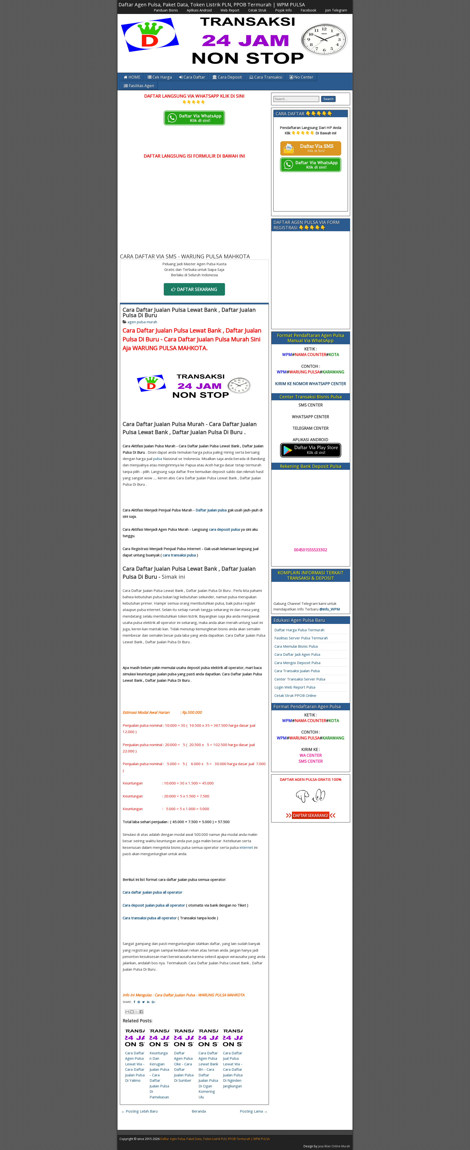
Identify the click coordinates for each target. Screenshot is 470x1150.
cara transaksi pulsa (179, 554)
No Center (303, 77)
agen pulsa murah (142, 321)
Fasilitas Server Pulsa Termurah (301, 637)
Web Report (230, 10)
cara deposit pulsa (224, 529)
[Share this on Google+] (153, 1002)
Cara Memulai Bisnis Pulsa (296, 646)
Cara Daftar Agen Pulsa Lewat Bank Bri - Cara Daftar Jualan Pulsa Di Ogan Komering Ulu (208, 1074)
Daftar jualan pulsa (211, 509)
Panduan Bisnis (166, 10)
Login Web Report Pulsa (294, 687)
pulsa (157, 458)
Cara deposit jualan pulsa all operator (154, 905)
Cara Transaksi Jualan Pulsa (297, 670)
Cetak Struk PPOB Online (295, 695)
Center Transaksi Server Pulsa (299, 679)
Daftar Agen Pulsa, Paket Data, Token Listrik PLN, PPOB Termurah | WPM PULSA (211, 4)
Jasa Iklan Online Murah (334, 1146)
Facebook (308, 10)
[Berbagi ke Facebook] (141, 1011)
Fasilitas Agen (141, 85)
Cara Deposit (229, 77)
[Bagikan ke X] (136, 1011)
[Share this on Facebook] (134, 1002)
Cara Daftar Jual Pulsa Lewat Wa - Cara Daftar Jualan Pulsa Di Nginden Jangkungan (233, 1069)
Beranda (199, 1111)
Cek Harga (162, 77)
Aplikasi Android (199, 10)
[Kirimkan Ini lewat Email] (127, 1011)
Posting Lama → (254, 1111)
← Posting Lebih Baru (139, 1111)
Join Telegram (336, 10)
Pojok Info (283, 10)
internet (246, 847)
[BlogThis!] (131, 1011)
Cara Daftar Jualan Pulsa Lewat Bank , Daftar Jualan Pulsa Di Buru (189, 312)
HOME (134, 77)
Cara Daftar (194, 77)
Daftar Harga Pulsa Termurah (299, 629)
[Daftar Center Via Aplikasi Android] (310, 456)
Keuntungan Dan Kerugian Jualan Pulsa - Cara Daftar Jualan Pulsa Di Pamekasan (159, 1074)
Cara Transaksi (267, 77)
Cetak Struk (257, 10)
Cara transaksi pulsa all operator (150, 917)
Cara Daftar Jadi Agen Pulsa (297, 654)
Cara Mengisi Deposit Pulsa (297, 662)
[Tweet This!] (143, 1002)
